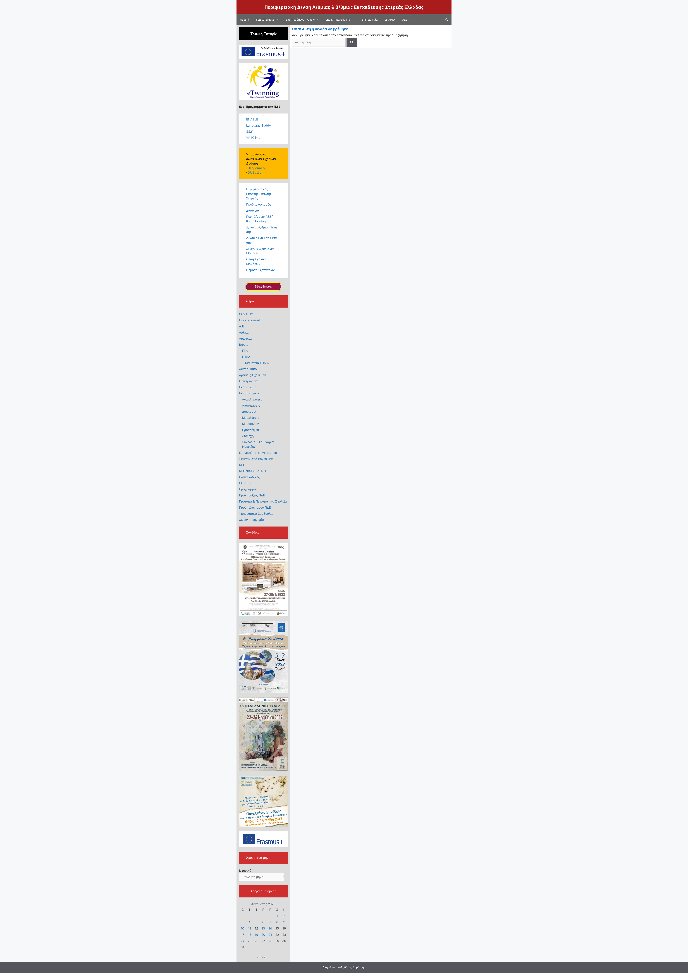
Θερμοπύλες (257, 168)
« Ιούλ (261, 957)
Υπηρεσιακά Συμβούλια (256, 513)
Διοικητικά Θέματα (338, 19)
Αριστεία (245, 338)
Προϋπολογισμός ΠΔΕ (255, 507)
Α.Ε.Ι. (242, 326)
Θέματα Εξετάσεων (260, 270)
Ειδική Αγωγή (249, 381)
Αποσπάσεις (251, 405)
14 (270, 928)
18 (249, 934)
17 (242, 934)
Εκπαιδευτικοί (249, 393)
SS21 (249, 131)
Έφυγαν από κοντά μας (256, 459)
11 (249, 928)
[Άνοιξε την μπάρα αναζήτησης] (447, 19)
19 (256, 934)
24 (242, 941)
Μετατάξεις (250, 424)
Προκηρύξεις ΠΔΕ (252, 495)
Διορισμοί (249, 411)
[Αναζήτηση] (352, 42)
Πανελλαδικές (249, 477)
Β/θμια (244, 344)
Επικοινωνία (370, 19)
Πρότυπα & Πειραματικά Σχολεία (263, 501)
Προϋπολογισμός (258, 204)
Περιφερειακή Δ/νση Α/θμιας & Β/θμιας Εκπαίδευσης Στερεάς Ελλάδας (344, 7)
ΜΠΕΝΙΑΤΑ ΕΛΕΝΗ (252, 471)
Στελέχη (248, 436)
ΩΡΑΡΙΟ (390, 19)
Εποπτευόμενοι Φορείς (300, 19)
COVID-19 (246, 314)
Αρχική (244, 19)
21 (270, 934)
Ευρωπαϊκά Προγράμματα (258, 453)
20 (263, 934)
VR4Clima (253, 137)
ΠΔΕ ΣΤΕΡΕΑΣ (265, 19)
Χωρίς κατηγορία (251, 519)
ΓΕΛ (245, 350)
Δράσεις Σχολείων (252, 375)
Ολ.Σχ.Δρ (254, 172)
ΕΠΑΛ (246, 357)
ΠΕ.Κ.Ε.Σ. (245, 483)
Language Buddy (258, 125)
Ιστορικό (245, 870)
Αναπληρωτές (252, 399)
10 (242, 928)
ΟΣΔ (404, 19)
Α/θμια (244, 332)
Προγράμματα (249, 489)
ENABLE (252, 119)
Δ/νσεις (252, 227)
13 (263, 928)
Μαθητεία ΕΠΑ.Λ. (257, 363)
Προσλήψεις (251, 430)
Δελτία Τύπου (249, 369)
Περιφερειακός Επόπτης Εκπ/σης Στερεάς (259, 193)
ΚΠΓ (242, 465)
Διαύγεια (252, 210)
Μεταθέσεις (250, 417)
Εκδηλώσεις (247, 387)
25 (249, 941)
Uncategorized (249, 320)
